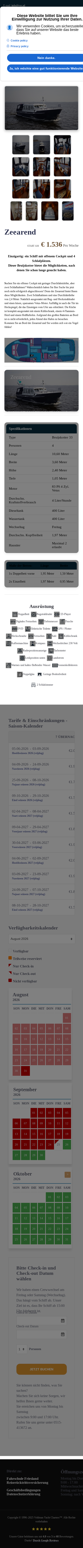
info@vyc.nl (18, 5)
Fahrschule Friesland (23, 1478)
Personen (35, 1349)
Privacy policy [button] (20, 46)
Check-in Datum (26, 1312)
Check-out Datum (27, 1326)
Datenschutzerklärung (23, 1494)
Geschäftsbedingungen (24, 1490)
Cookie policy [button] (19, 40)
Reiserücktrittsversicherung (27, 1482)
